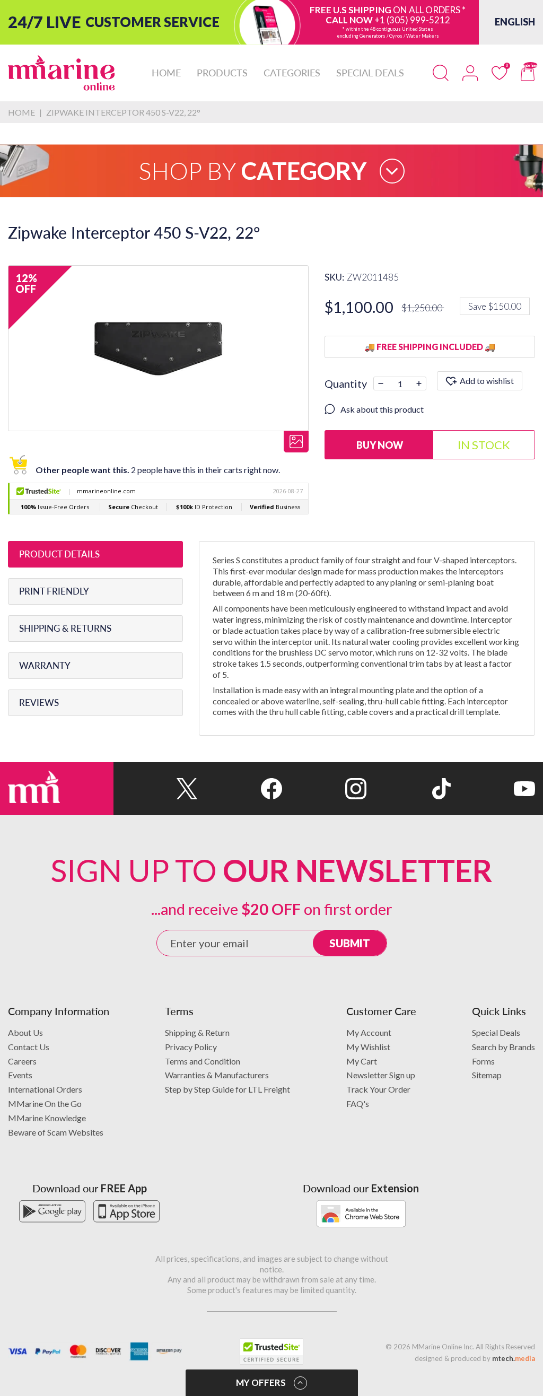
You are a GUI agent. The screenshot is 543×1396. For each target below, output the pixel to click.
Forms (483, 1061)
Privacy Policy (191, 1047)
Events (20, 1075)
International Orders (45, 1089)
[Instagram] (324, 789)
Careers (22, 1061)
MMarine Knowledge (47, 1118)
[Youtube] (493, 789)
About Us (25, 1032)
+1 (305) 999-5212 (412, 19)
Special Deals (496, 1032)
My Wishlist (368, 1047)
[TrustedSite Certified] (271, 1351)
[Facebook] (240, 789)
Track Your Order (378, 1089)
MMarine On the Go (45, 1103)
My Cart (361, 1061)
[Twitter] (155, 789)
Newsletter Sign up (380, 1075)
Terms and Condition (202, 1061)
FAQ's (357, 1103)
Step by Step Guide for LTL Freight (227, 1089)
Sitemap (487, 1075)
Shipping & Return (197, 1032)
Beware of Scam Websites (55, 1132)
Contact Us (28, 1047)
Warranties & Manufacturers (217, 1075)
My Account (368, 1032)
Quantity (346, 383)
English (515, 22)
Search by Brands (503, 1047)
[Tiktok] (408, 789)
